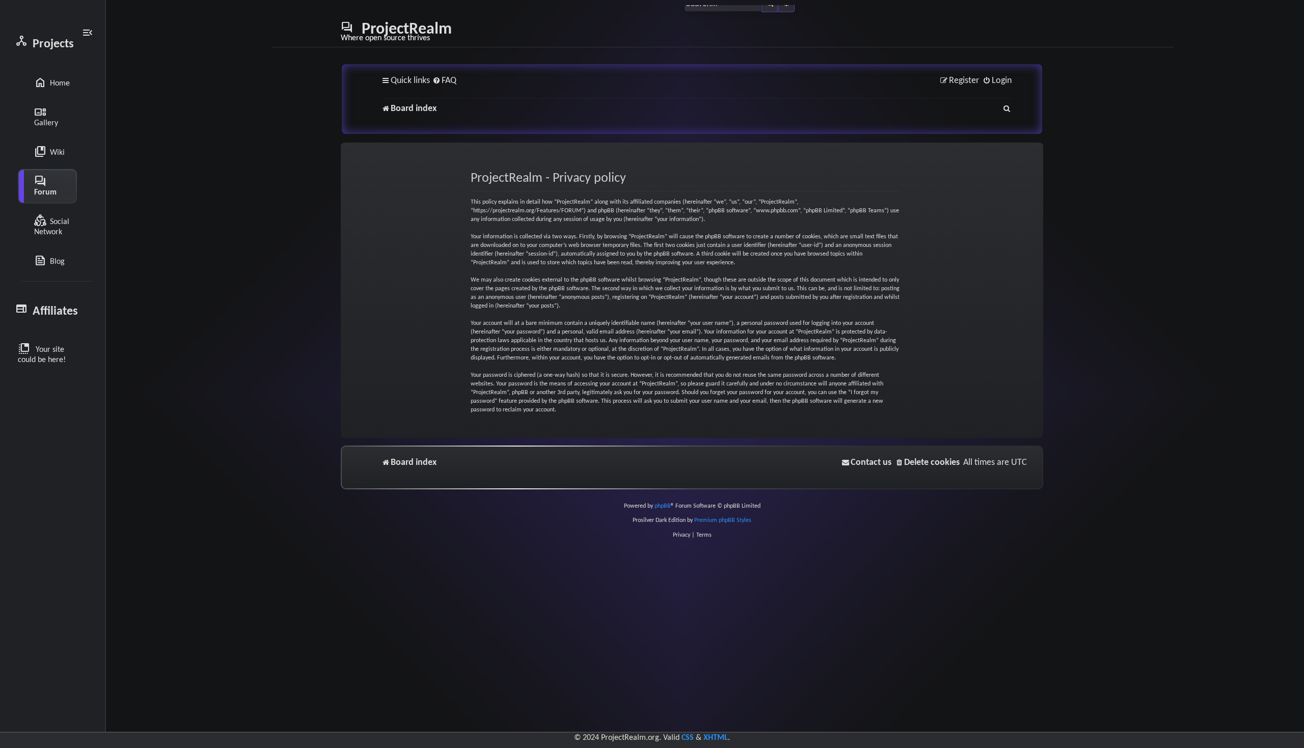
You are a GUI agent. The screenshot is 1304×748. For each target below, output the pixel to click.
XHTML (715, 738)
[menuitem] (444, 81)
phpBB (663, 506)
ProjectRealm (396, 31)
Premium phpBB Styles (722, 520)
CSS (688, 738)
